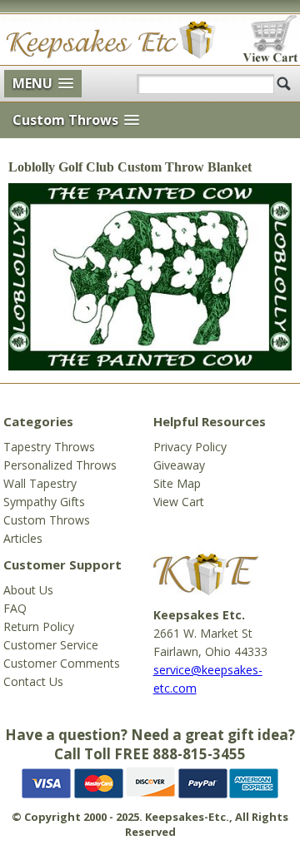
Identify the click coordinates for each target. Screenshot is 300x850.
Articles (22, 538)
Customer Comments (61, 663)
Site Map (177, 483)
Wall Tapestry (40, 483)
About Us (28, 590)
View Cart (178, 502)
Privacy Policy (190, 447)
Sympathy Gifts (44, 502)
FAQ (15, 608)
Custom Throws (46, 520)
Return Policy (38, 626)
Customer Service (50, 645)
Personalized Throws (60, 465)
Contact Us (33, 681)
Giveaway (179, 465)
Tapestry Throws (49, 447)
